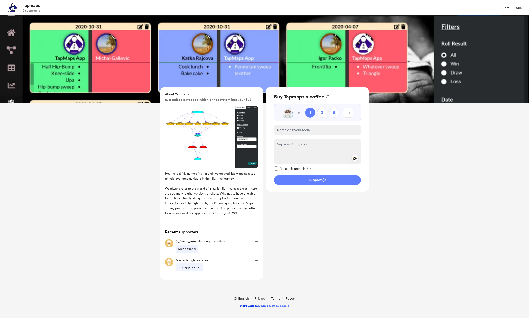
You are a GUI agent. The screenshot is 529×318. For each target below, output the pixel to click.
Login (518, 8)
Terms (275, 298)
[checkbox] (290, 168)
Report (290, 298)
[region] (317, 139)
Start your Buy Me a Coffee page (263, 306)
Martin (180, 260)
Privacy (260, 298)
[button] (507, 7)
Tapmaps (31, 5)
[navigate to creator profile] (12, 7)
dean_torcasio (191, 241)
